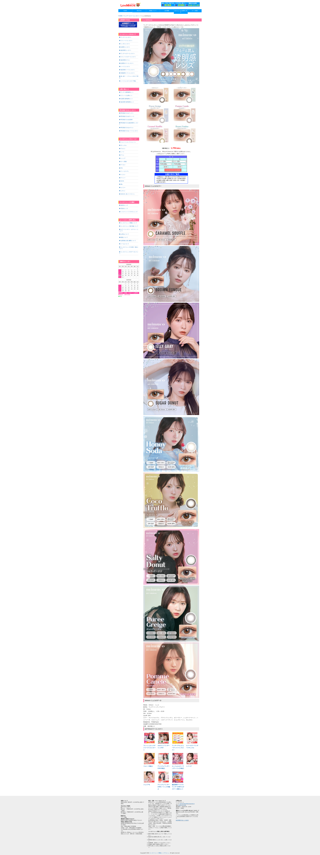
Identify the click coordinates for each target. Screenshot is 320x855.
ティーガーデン (125, 171)
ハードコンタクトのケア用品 (128, 81)
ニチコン (123, 190)
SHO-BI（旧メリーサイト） (128, 194)
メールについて (125, 243)
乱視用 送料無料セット (127, 98)
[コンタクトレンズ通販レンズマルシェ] (130, 6)
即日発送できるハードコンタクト (129, 130)
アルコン (123, 148)
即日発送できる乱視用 (126, 119)
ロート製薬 (124, 161)
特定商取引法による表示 (182, 820)
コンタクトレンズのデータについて (128, 252)
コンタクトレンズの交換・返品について (128, 247)
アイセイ (123, 164)
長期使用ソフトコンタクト (128, 73)
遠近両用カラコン (125, 60)
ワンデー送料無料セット (127, 92)
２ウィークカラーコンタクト (128, 56)
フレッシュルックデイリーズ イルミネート (149, 747)
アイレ (122, 155)
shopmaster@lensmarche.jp (187, 803)
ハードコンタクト (125, 66)
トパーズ (189, 766)
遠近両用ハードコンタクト (128, 69)
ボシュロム (124, 145)
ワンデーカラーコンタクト (132, 16)
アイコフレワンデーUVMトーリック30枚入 (164, 787)
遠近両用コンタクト (126, 50)
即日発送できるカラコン (127, 127)
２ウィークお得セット (126, 95)
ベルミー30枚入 (148, 766)
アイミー (123, 177)
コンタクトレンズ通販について (129, 223)
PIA (122, 168)
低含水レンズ (124, 205)
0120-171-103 (182, 805)
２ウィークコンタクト (126, 40)
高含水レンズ (124, 208)
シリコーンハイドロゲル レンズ (129, 211)
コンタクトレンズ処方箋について (129, 226)
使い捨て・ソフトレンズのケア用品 (128, 77)
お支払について (125, 234)
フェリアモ (146, 784)
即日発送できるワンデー (127, 113)
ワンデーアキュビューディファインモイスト (178, 747)
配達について (124, 237)
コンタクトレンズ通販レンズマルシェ (159, 853)
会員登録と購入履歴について (128, 240)
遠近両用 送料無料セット (127, 102)
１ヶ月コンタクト (125, 43)
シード (122, 151)
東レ (122, 184)
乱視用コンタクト (125, 47)
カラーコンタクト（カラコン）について (128, 230)
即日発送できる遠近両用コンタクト (128, 123)
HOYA (122, 181)
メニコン (123, 174)
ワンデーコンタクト (126, 37)
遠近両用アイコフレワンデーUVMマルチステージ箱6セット (178, 787)
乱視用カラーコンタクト (127, 63)
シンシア (123, 158)
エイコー (123, 187)
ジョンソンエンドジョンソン (128, 142)
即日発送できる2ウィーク (127, 116)
